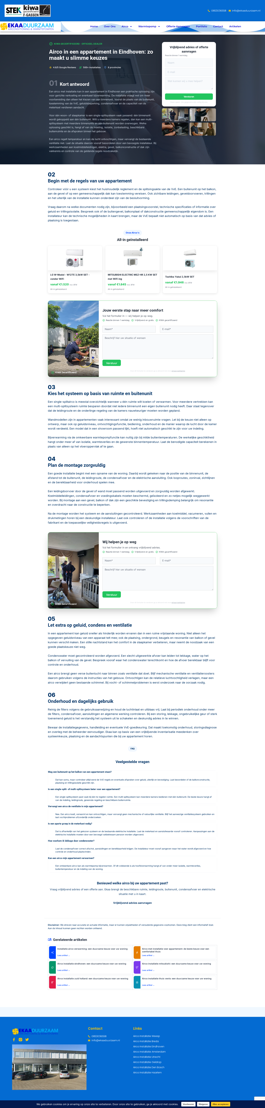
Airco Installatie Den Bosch (148, 1067)
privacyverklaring (178, 371)
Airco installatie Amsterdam (149, 1051)
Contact (218, 26)
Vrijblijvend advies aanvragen (132, 902)
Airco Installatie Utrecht (146, 1057)
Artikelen (235, 26)
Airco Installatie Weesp (146, 1036)
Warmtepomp (147, 26)
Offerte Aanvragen (178, 26)
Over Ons (109, 26)
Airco (125, 26)
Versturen (189, 96)
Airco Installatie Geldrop (147, 1062)
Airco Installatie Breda (146, 1041)
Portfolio (201, 26)
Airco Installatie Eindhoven (148, 1046)
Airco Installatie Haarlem (147, 1072)
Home (94, 26)
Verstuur (111, 363)
